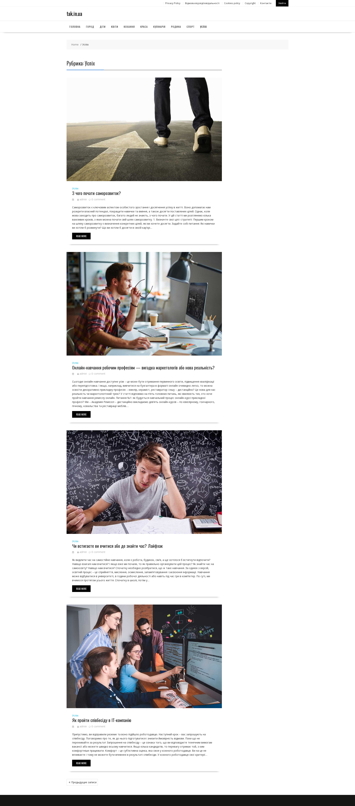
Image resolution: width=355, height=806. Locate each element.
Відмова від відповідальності (202, 3)
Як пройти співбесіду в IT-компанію (101, 720)
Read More (81, 236)
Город (90, 26)
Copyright (250, 3)
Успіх (203, 26)
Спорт (191, 26)
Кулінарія (159, 26)
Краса (144, 26)
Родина (176, 26)
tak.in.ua (74, 13)
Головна (74, 26)
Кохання (129, 26)
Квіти (114, 26)
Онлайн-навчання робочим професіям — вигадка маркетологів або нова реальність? (143, 367)
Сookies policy (232, 3)
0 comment (98, 199)
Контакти (265, 3)
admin (83, 199)
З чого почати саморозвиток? (96, 193)
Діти (103, 26)
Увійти (282, 3)
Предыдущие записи (84, 782)
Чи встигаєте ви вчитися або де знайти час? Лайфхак (117, 545)
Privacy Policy (172, 3)
